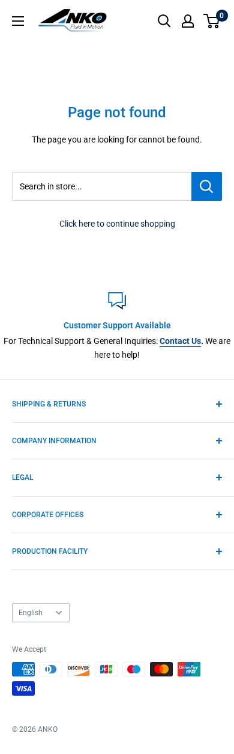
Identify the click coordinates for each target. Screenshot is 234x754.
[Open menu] (18, 21)
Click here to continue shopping (117, 223)
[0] (212, 21)
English (31, 612)
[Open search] (164, 21)
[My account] (188, 21)
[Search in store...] (206, 186)
